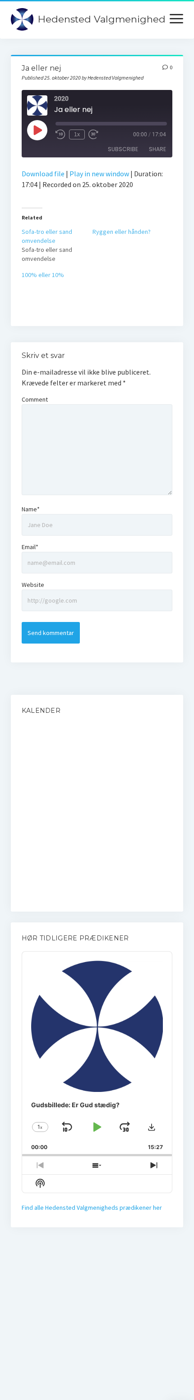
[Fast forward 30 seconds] (93, 134)
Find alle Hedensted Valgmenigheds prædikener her (92, 1207)
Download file (43, 173)
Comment (35, 399)
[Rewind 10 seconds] (60, 134)
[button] (152, 1127)
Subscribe (123, 149)
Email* (30, 547)
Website (33, 585)
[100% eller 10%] (57, 274)
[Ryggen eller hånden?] (127, 231)
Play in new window (99, 173)
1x (77, 134)
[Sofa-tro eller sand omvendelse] (57, 245)
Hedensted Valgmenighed (102, 19)
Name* (31, 509)
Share (157, 149)
